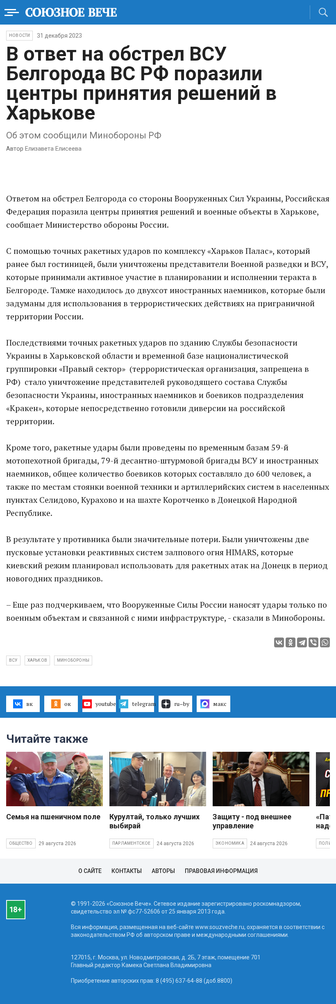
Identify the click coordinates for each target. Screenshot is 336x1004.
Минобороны (73, 660)
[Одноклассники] (290, 642)
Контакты (126, 871)
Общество (21, 843)
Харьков (37, 660)
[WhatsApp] (325, 642)
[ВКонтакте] (279, 642)
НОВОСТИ (19, 35)
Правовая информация (221, 871)
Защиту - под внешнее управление (252, 821)
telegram (143, 704)
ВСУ (13, 660)
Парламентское (131, 843)
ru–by (181, 704)
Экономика (230, 843)
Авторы (163, 871)
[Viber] (313, 642)
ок (67, 704)
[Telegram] (302, 642)
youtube (105, 704)
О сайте (90, 871)
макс (220, 704)
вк (29, 704)
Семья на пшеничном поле (53, 816)
